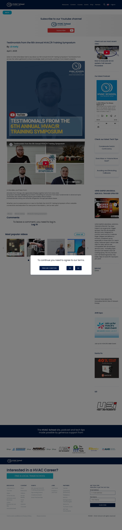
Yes (70, 268)
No (78, 268)
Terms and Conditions (49, 268)
